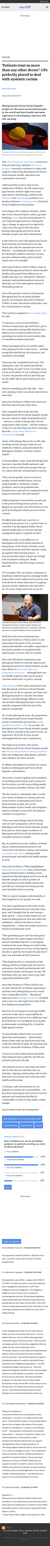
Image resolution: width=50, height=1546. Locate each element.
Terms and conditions (10, 1531)
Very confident (13, 1152)
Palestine (7, 198)
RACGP (36, 1531)
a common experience (13, 853)
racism (39, 1125)
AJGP (25, 1533)
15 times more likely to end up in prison (26, 751)
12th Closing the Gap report (21, 162)
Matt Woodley (9, 88)
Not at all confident (14, 1176)
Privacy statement (25, 1531)
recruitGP (43, 1531)
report (15, 217)
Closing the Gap (10, 1125)
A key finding (9, 685)
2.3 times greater (29, 201)
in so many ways (37, 313)
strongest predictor (28, 998)
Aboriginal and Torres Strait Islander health (22, 1118)
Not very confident (14, 1167)
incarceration (26, 1125)
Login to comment (11, 1241)
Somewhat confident (15, 1159)
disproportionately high (14, 870)
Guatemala (21, 198)
